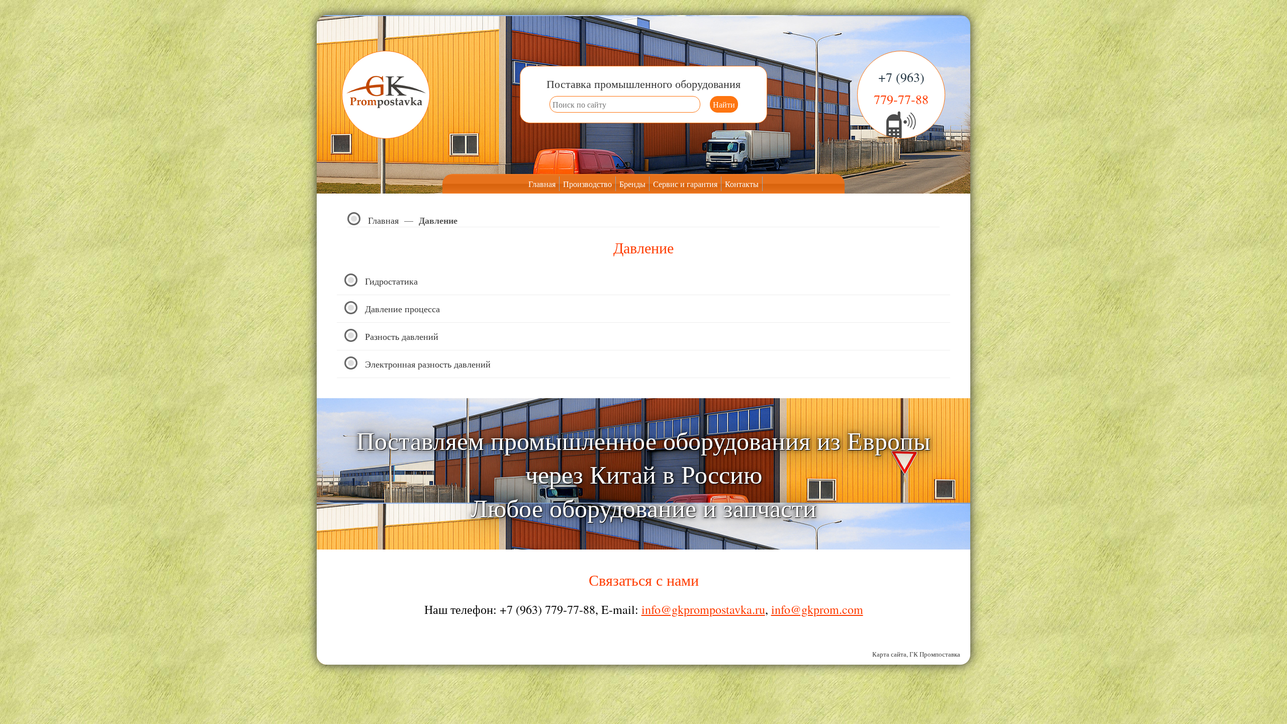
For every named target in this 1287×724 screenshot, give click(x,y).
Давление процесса (402, 309)
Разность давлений (401, 336)
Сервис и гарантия (685, 183)
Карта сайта (889, 654)
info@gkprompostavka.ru (703, 609)
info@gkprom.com (817, 609)
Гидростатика (391, 281)
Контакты (742, 183)
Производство (587, 183)
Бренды (632, 183)
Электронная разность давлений (428, 364)
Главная (542, 183)
